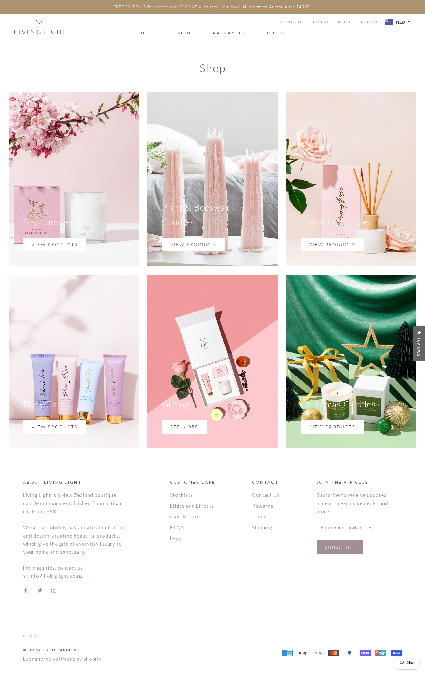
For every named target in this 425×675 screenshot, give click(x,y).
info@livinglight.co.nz (56, 576)
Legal (176, 538)
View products (55, 244)
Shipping (262, 528)
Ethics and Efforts (192, 506)
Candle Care (185, 517)
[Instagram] (53, 590)
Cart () (369, 21)
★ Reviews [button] (419, 343)
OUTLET (149, 33)
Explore (275, 33)
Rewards (263, 506)
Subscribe (340, 547)
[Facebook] (25, 590)
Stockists (181, 495)
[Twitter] (39, 590)
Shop (185, 33)
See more (184, 426)
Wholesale (291, 21)
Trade (259, 517)
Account (320, 21)
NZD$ (27, 636)
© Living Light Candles (49, 650)
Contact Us (266, 495)
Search (344, 21)
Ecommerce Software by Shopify (62, 659)
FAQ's (177, 528)
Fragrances (227, 33)
